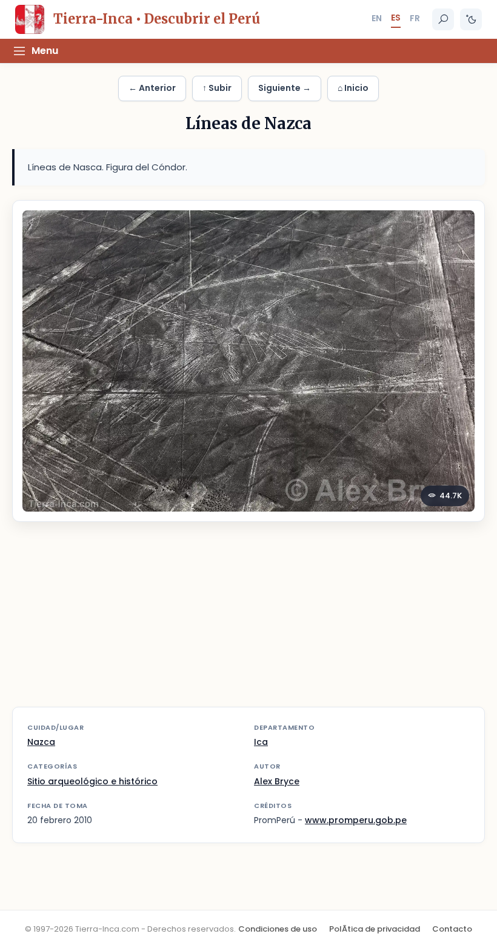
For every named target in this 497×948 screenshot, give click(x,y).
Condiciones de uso (277, 929)
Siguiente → (284, 88)
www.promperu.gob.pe (356, 820)
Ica (261, 742)
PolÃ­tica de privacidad (374, 929)
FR (415, 18)
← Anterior (152, 88)
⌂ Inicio (353, 88)
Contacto (452, 929)
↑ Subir (217, 88)
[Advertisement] (248, 622)
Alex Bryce (276, 781)
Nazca (41, 742)
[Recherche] (443, 19)
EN (377, 18)
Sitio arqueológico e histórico (92, 781)
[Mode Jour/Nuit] (471, 19)
